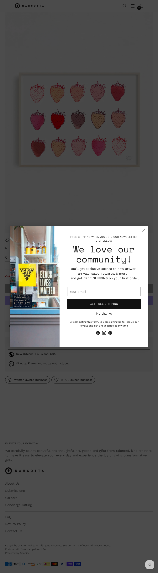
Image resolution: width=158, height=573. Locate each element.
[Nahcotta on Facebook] (98, 334)
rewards (107, 273)
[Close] (144, 230)
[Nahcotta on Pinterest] (110, 334)
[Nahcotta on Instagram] (104, 334)
